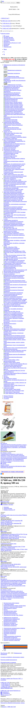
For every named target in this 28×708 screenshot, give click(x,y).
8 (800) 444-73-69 (9, 59)
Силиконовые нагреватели (10, 295)
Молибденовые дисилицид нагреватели (14, 271)
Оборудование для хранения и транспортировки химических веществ (14, 233)
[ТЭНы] (2, 1)
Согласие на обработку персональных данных (12, 657)
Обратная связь (7, 46)
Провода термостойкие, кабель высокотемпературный (11, 360)
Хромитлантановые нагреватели (12, 272)
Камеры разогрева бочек (10, 147)
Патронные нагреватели (10, 178)
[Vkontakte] (4, 645)
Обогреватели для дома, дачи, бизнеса (13, 86)
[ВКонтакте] (1, 473)
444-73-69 (6, 20)
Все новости (4, 443)
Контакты (6, 45)
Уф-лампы (6, 377)
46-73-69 (6, 28)
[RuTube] (5, 650)
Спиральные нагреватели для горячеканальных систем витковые (12, 151)
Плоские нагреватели (9, 274)
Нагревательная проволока (10, 349)
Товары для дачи (8, 131)
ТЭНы (5, 245)
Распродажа (7, 44)
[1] (1, 492)
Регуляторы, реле (8, 327)
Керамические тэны (9, 227)
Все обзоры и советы (6, 452)
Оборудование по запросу (10, 378)
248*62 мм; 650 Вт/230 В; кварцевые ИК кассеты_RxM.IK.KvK (11, 524)
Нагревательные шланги (10, 323)
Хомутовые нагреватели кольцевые (13, 192)
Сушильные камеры (9, 388)
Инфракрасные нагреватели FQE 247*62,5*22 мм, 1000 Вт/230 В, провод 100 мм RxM (13, 537)
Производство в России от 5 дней (12, 42)
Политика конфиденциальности (9, 659)
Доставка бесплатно (9, 38)
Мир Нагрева (4, 653)
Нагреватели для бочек (9, 149)
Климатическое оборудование (11, 122)
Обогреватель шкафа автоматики (12, 304)
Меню (5, 49)
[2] (2, 492)
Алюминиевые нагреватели (11, 220)
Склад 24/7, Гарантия (9, 40)
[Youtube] (4, 648)
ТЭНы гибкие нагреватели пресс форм (13, 174)
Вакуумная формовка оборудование (13, 139)
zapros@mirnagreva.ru (7, 31)
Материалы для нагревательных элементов (15, 329)
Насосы (5, 375)
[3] (4, 492)
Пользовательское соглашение (8, 662)
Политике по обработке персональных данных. (13, 702)
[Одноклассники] (3, 473)
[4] (5, 492)
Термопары (6, 324)
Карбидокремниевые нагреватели (12, 264)
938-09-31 (6, 26)
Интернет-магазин (8, 37)
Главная (7, 36)
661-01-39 (6, 23)
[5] (7, 492)
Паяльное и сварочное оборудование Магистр (15, 363)
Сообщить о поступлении (8, 503)
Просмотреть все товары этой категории (12, 471)
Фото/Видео (7, 41)
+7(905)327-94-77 (5, 18)
